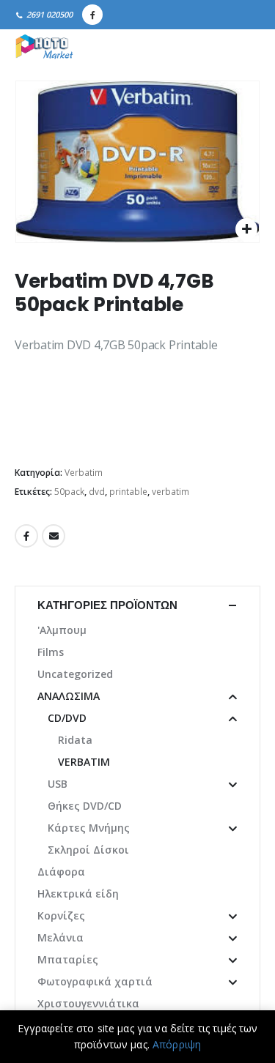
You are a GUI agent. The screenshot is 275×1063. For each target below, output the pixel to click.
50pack (69, 491)
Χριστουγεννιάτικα (88, 1003)
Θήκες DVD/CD (85, 806)
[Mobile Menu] (244, 47)
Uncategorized (75, 674)
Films (50, 652)
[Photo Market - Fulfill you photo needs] (44, 47)
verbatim (170, 491)
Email (53, 536)
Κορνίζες (61, 915)
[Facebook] (92, 14)
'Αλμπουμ (62, 630)
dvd (97, 491)
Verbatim (84, 472)
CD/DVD (67, 718)
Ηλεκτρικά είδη (78, 893)
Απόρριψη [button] (177, 1044)
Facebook (26, 536)
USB (57, 784)
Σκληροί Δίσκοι (88, 850)
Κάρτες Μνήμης (89, 828)
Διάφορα (61, 872)
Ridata (75, 740)
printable (128, 491)
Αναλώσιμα (68, 696)
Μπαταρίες (67, 959)
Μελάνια (60, 937)
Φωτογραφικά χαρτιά (95, 981)
